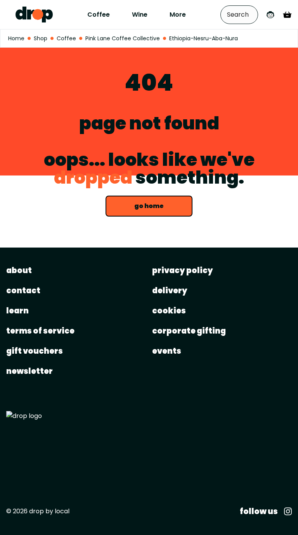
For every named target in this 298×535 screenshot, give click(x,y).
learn (17, 310)
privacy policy (182, 270)
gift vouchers (34, 351)
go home (149, 205)
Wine (139, 14)
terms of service (40, 330)
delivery (169, 290)
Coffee (98, 14)
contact (23, 290)
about (19, 270)
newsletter (29, 371)
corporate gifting (189, 330)
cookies (169, 310)
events (166, 351)
